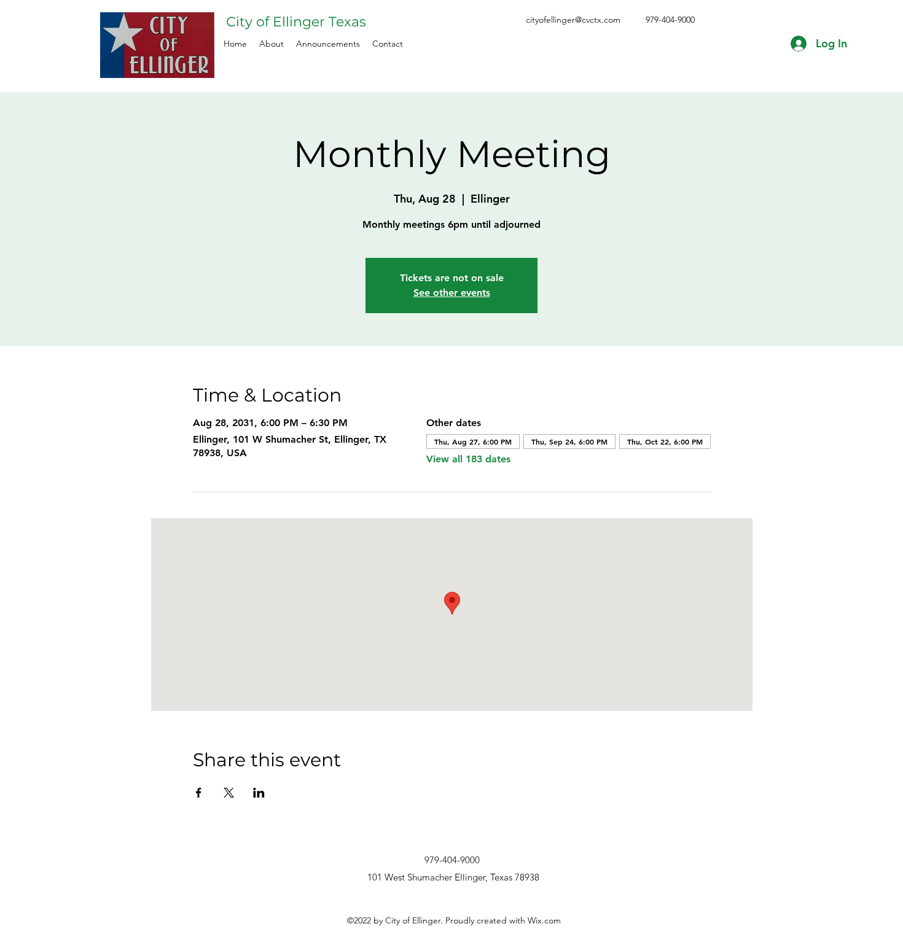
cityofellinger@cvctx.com (573, 19)
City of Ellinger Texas (296, 22)
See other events (451, 292)
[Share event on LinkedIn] (259, 793)
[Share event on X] (229, 793)
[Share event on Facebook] (199, 793)
